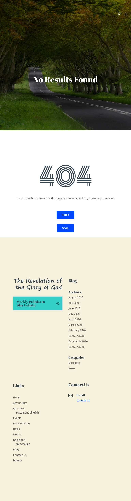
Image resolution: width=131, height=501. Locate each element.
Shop (65, 228)
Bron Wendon (21, 423)
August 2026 (75, 297)
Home (65, 214)
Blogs (16, 449)
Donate (17, 460)
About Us (18, 408)
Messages (74, 362)
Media (17, 434)
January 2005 (76, 346)
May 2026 (74, 313)
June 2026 (74, 308)
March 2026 (75, 324)
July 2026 (73, 302)
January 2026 (76, 335)
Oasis (16, 429)
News (71, 368)
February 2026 (77, 330)
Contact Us (19, 455)
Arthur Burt (20, 403)
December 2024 (78, 341)
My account (23, 444)
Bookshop (19, 440)
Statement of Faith (27, 412)
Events (17, 418)
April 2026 (74, 319)
